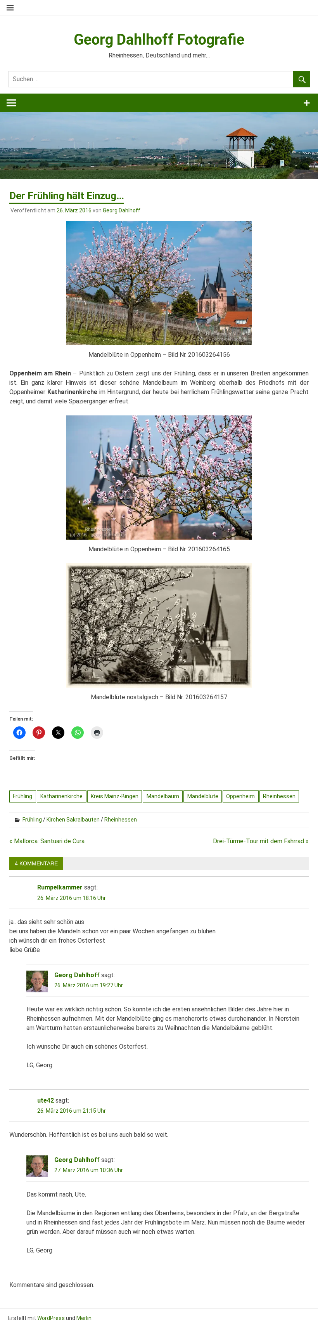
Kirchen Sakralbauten (73, 819)
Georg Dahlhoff (121, 210)
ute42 (45, 1100)
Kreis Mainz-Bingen (114, 796)
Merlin (84, 1318)
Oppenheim (240, 796)
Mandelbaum (163, 796)
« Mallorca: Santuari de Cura (47, 841)
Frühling (22, 796)
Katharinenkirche (61, 796)
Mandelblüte (202, 796)
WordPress (51, 1318)
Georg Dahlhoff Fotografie (159, 39)
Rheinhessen (279, 796)
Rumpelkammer (60, 887)
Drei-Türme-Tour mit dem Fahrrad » (261, 841)
